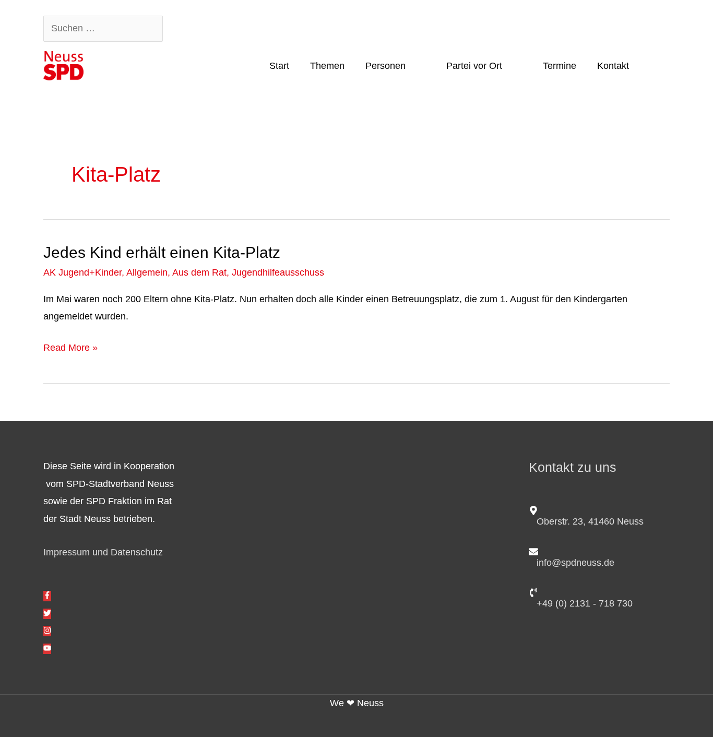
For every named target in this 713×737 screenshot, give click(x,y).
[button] (654, 65)
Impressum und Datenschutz (103, 552)
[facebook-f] (47, 596)
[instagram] (47, 631)
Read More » (70, 346)
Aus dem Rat (199, 272)
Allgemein (147, 272)
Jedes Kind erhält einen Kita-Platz (161, 252)
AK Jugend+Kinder (82, 272)
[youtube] (47, 649)
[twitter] (47, 614)
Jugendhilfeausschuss (278, 272)
